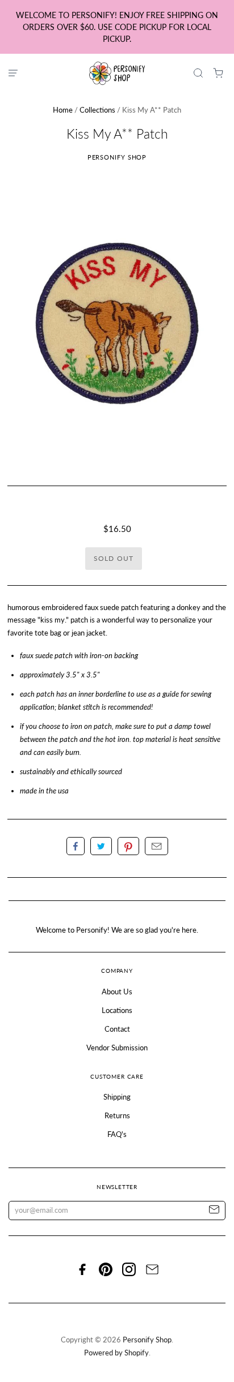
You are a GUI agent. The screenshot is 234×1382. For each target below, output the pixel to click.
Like (75, 846)
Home (63, 109)
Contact (117, 1028)
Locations (117, 1010)
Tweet (101, 846)
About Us (117, 991)
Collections (97, 109)
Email (156, 846)
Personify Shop (117, 157)
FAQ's (117, 1134)
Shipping (117, 1096)
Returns (117, 1115)
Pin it (128, 846)
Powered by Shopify (116, 1352)
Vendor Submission (117, 1047)
